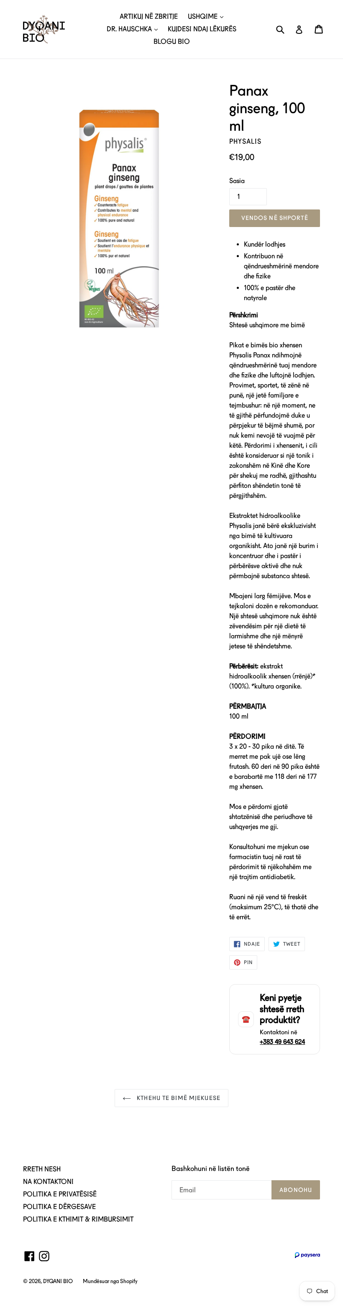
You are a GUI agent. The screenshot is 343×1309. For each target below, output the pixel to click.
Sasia (237, 181)
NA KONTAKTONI (48, 1182)
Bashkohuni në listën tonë (211, 1168)
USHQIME (203, 16)
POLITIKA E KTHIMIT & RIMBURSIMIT (78, 1219)
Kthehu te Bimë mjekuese (177, 1098)
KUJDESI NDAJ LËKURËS (202, 29)
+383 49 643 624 (282, 1042)
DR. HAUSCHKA (130, 29)
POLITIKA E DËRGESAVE (59, 1207)
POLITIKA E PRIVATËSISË (60, 1194)
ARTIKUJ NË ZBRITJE (149, 16)
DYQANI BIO (58, 1281)
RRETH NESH (42, 1169)
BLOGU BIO (172, 42)
